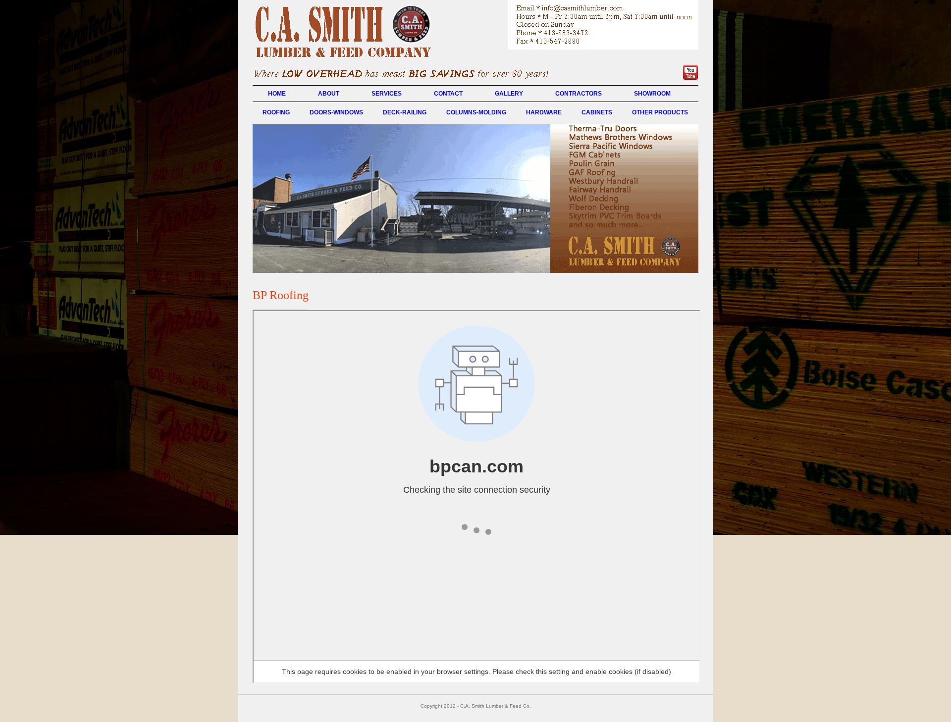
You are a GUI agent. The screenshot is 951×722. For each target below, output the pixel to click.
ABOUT (328, 93)
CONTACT (448, 93)
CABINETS (596, 112)
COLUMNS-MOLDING (476, 112)
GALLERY (509, 93)
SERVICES (386, 93)
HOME (277, 93)
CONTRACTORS (578, 93)
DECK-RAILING (404, 112)
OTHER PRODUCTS (660, 112)
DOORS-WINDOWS (336, 112)
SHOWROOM (652, 93)
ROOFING (276, 112)
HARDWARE (544, 112)
